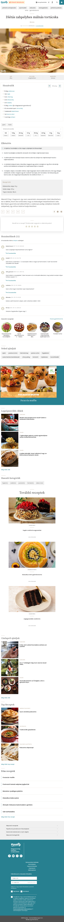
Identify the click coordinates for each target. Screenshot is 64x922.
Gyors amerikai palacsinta (28, 712)
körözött (35, 357)
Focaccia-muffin (9, 777)
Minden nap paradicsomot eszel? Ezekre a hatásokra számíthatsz (33, 418)
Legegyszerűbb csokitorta (32, 619)
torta (26, 10)
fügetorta (5, 483)
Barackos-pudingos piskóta (12, 791)
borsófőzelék (55, 357)
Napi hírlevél (16, 891)
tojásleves (44, 357)
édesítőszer (15, 111)
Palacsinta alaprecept (27, 747)
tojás (8, 94)
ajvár (4, 353)
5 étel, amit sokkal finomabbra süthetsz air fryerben (33, 645)
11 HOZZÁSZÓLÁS (39, 25)
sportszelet (22, 8)
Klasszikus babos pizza (11, 798)
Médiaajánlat (32, 870)
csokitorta (13, 483)
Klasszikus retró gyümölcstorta (32, 575)
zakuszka (33, 8)
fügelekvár (45, 353)
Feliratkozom (31, 882)
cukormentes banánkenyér (11, 357)
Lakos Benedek (32, 537)
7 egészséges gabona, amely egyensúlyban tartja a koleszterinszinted (33, 436)
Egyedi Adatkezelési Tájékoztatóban (22, 909)
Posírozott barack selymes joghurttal (16, 784)
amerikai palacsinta (25, 708)
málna (10, 105)
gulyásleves (23, 726)
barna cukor (11, 114)
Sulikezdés (22, 414)
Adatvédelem (32, 864)
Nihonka (32, 22)
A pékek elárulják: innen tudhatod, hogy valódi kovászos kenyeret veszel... (33, 454)
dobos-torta (39, 483)
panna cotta (35, 353)
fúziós (9, 124)
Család (21, 432)
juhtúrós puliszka (56, 8)
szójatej (9, 103)
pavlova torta (13, 353)
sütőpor (12, 117)
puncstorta (22, 483)
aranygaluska (43, 8)
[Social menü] (49, 2)
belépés (15, 240)
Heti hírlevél (26, 891)
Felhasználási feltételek (32, 862)
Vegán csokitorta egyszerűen (32, 530)
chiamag (10, 97)
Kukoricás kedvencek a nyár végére (17, 832)
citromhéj (20, 108)
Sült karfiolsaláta (9, 812)
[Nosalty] (4, 2)
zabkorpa (11, 91)
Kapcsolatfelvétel (32, 866)
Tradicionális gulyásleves (28, 729)
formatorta (30, 483)
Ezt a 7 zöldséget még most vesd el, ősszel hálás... (33, 663)
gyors (3, 124)
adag (55, 86)
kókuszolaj (10, 100)
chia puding (26, 357)
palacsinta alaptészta (26, 744)
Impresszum (32, 868)
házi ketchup (24, 353)
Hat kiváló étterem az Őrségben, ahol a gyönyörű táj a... (32, 681)
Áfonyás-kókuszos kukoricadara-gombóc (18, 805)
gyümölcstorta (34, 10)
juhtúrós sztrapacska (9, 8)
